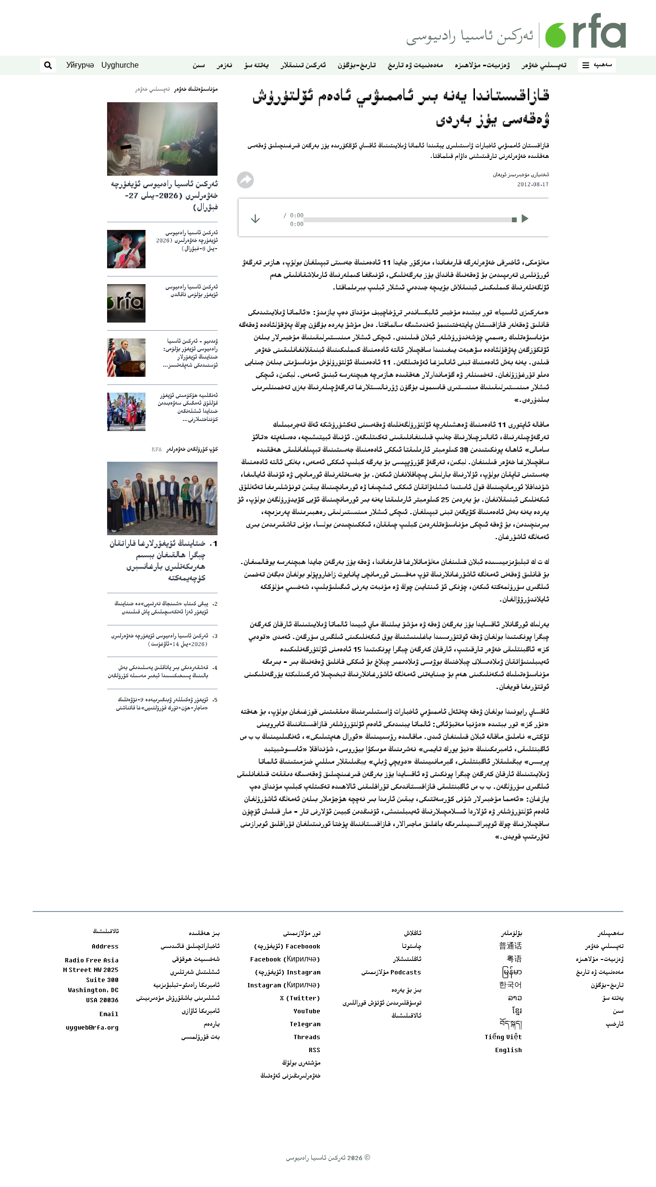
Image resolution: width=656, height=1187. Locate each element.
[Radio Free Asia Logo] (516, 30)
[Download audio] (255, 218)
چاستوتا (411, 947)
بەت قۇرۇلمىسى (200, 1038)
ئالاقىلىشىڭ (406, 1016)
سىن (199, 66)
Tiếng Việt (503, 1038)
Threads (306, 1038)
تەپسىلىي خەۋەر (544, 66)
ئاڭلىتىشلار (407, 960)
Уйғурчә (80, 65)
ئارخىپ (614, 1025)
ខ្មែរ (517, 1012)
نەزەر (224, 66)
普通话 (510, 947)
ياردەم (211, 1025)
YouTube (306, 1012)
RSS (314, 1050)
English (508, 1050)
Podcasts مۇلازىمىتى (391, 973)
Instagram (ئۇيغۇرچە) (287, 973)
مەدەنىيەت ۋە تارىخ (415, 66)
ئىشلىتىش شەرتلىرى (194, 973)
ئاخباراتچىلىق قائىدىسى (189, 947)
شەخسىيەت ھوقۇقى (195, 960)
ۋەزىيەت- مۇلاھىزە (482, 66)
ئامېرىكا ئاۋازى (200, 1012)
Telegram (305, 1025)
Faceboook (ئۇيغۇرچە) (287, 947)
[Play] (528, 219)
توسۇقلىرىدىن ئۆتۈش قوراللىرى (381, 1003)
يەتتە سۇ (256, 66)
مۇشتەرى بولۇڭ (301, 1063)
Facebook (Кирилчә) (285, 960)
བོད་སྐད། (511, 1025)
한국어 (510, 986)
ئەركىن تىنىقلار (303, 66)
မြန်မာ (512, 973)
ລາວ (515, 999)
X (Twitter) (300, 999)
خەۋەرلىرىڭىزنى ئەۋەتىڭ (290, 1076)
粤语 (514, 960)
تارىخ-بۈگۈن (357, 66)
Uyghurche (120, 65)
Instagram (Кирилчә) (283, 986)
